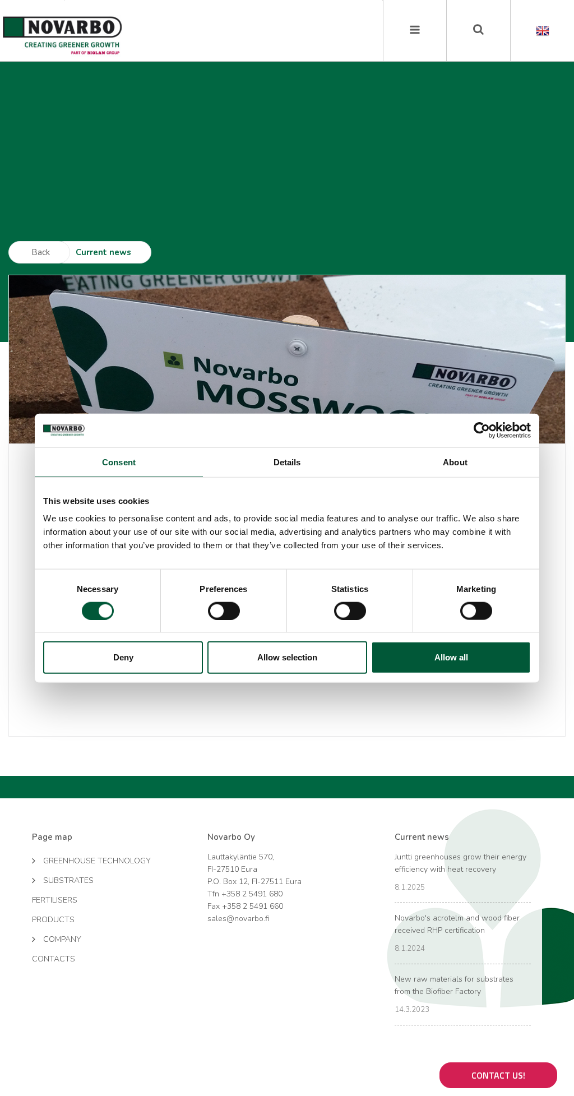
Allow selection (287, 657)
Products (53, 919)
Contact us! (498, 1075)
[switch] (224, 610)
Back (40, 252)
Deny (123, 657)
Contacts (53, 959)
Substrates (68, 880)
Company (62, 939)
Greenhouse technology (97, 860)
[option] (287, 359)
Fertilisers (54, 900)
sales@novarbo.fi (238, 918)
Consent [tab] (119, 461)
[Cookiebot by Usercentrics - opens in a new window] (482, 430)
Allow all (451, 657)
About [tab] (455, 461)
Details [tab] (287, 461)
